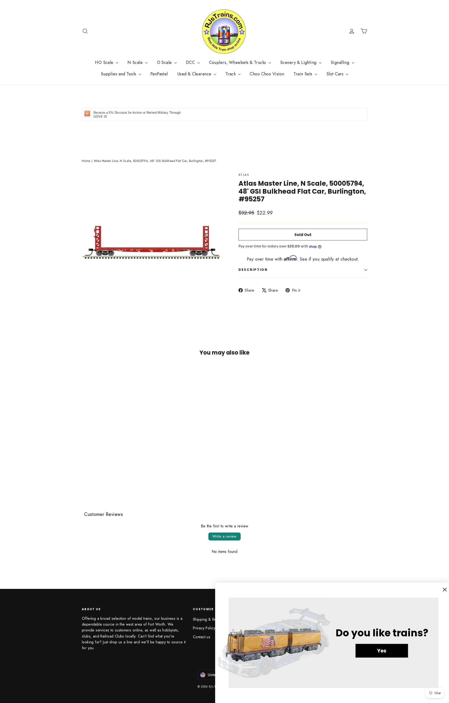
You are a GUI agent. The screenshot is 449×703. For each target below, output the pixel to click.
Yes (381, 650)
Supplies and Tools (119, 74)
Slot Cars (335, 74)
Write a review (224, 536)
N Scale (135, 62)
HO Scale (105, 62)
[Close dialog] (445, 589)
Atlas (244, 175)
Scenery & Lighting (299, 62)
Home (86, 161)
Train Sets (303, 74)
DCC (191, 62)
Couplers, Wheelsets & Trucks (238, 62)
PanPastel (159, 74)
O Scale (165, 62)
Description (253, 270)
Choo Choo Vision (267, 74)
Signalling (341, 62)
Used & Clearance (195, 74)
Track (231, 74)
